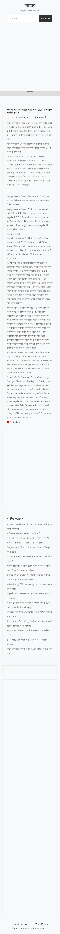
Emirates (15, 422)
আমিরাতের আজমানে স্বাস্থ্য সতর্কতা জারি (24, 533)
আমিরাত (30, 5)
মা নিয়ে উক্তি (12, 189)
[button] (30, 93)
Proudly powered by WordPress (30, 924)
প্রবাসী (43, 117)
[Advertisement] (30, 59)
